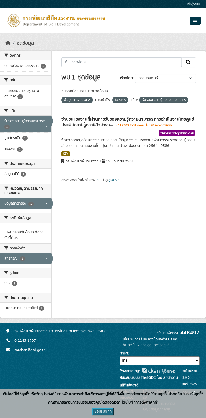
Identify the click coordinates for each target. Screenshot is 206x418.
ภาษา (124, 353)
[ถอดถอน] (89, 100)
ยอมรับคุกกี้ (103, 411)
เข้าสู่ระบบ (193, 4)
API (99, 179)
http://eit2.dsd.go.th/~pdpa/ (146, 345)
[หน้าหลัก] (8, 43)
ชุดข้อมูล (25, 43)
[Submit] (188, 62)
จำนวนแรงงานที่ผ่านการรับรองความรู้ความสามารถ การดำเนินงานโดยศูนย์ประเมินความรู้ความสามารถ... (127, 122)
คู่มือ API (113, 179)
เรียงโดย (126, 78)
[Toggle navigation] (195, 21)
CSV (65, 154)
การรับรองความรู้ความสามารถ (177, 133)
